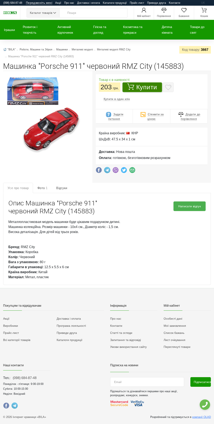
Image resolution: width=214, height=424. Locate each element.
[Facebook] (99, 171)
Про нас (69, 2)
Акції (58, 2)
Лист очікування (174, 340)
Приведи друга (156, 2)
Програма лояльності (71, 325)
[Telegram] (107, 171)
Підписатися (202, 382)
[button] (44, 113)
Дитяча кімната (167, 29)
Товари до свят (197, 29)
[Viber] (115, 171)
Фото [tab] (42, 188)
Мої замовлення (175, 325)
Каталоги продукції (115, 2)
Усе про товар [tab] (18, 188)
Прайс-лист (137, 2)
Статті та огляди (121, 332)
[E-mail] (132, 171)
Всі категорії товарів (16, 340)
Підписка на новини (124, 365)
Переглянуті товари (177, 346)
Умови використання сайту (128, 346)
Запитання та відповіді (125, 340)
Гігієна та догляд (99, 29)
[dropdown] (205, 404)
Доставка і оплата (88, 2)
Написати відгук (189, 206)
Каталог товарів (41, 12)
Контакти (174, 2)
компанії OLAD (201, 417)
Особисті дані (173, 318)
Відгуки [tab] (61, 188)
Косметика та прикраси (132, 29)
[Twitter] (124, 171)
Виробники (10, 325)
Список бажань (174, 332)
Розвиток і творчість (30, 29)
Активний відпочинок (65, 29)
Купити (146, 87)
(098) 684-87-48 (25, 378)
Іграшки (9, 30)
